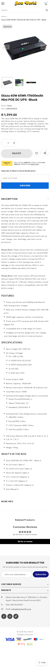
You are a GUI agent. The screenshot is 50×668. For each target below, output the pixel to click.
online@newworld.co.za (21, 609)
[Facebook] (3, 616)
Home (3, 16)
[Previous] (5, 47)
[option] (25, 47)
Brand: (4, 105)
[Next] (44, 47)
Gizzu (9, 105)
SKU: (3, 109)
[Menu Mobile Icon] (2, 3)
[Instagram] (9, 616)
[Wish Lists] (36, 153)
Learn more (35, 164)
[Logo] (25, 3)
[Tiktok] (15, 616)
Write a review (25, 541)
